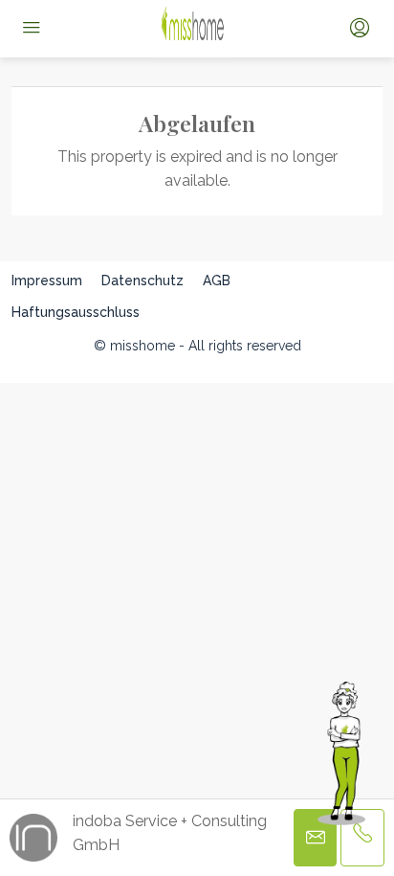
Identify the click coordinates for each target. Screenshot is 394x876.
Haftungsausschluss (75, 312)
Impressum (46, 280)
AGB (216, 280)
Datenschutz (142, 280)
